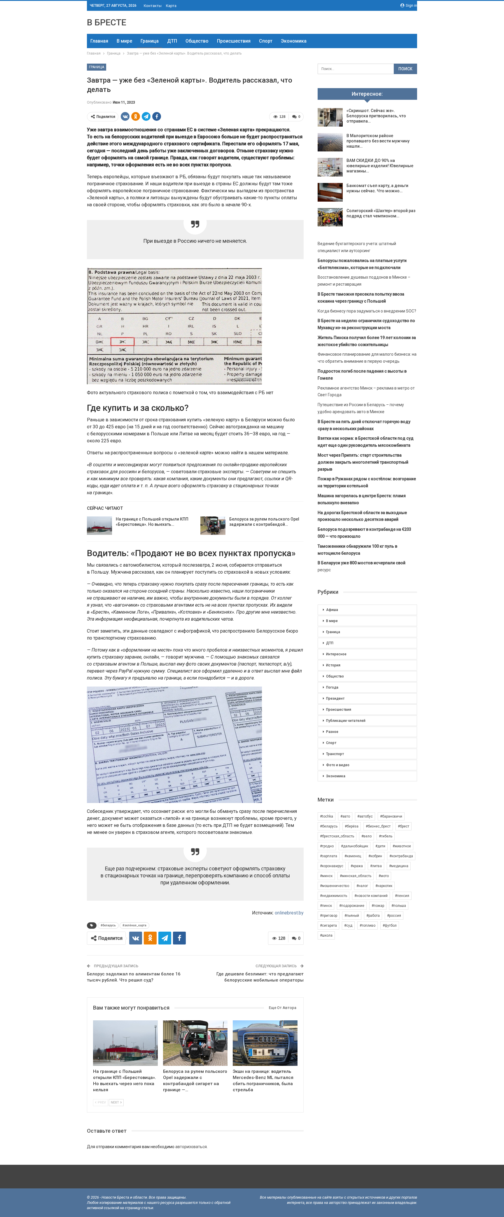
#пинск (326, 906)
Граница (150, 41)
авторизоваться (191, 1146)
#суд (348, 925)
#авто (345, 816)
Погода (332, 687)
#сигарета (328, 925)
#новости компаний (371, 896)
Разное (332, 732)
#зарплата (328, 856)
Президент (335, 698)
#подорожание (351, 906)
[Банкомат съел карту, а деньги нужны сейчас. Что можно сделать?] (330, 192)
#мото (384, 876)
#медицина (398, 866)
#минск (326, 876)
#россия (394, 916)
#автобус (365, 816)
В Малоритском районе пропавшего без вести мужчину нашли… (378, 141)
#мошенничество (334, 886)
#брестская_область (337, 836)
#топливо (367, 925)
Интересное (336, 654)
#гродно (327, 846)
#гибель (385, 836)
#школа (326, 935)
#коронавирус (331, 866)
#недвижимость (333, 896)
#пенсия (402, 896)
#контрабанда (401, 856)
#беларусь (108, 925)
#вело (366, 836)
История (333, 665)
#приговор (328, 916)
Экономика (294, 41)
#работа (373, 916)
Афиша (332, 610)
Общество (197, 41)
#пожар (378, 906)
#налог (362, 886)
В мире (124, 41)
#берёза (351, 826)
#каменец (352, 856)
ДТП (172, 41)
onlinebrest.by (289, 913)
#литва (376, 866)
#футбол (390, 925)
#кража (357, 866)
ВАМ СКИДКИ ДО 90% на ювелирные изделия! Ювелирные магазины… (379, 165)
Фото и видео (337, 765)
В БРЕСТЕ (106, 22)
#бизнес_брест (378, 826)
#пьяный (351, 916)
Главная (99, 41)
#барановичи (391, 816)
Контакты (153, 6)
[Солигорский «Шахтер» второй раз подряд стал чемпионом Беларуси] (330, 217)
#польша (398, 906)
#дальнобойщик (354, 846)
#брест (403, 826)
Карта (171, 6)
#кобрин (375, 856)
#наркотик (383, 886)
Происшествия (234, 41)
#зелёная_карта (134, 925)
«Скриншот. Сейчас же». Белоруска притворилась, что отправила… (376, 115)
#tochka (326, 816)
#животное (402, 846)
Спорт (265, 41)
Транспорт (335, 754)
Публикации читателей (345, 721)
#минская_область (355, 876)
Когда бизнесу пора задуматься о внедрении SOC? (367, 311)
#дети (380, 846)
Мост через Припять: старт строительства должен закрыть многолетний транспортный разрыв (363, 462)
